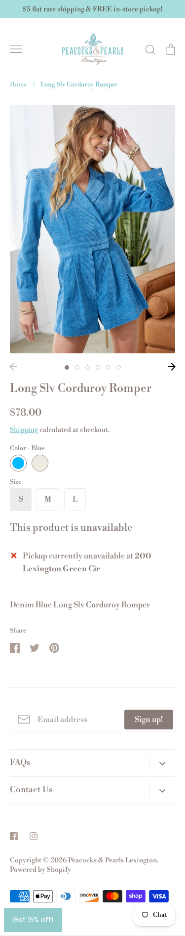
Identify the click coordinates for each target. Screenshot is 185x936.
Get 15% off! (33, 920)
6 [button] (118, 367)
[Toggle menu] (16, 49)
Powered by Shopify (40, 869)
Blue (18, 463)
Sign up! (149, 719)
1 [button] (67, 367)
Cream (40, 463)
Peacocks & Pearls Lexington (112, 860)
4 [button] (98, 367)
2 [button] (77, 367)
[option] (92, 229)
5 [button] (108, 367)
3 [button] (87, 367)
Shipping (24, 429)
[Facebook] (14, 836)
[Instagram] (33, 836)
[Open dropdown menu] (162, 763)
